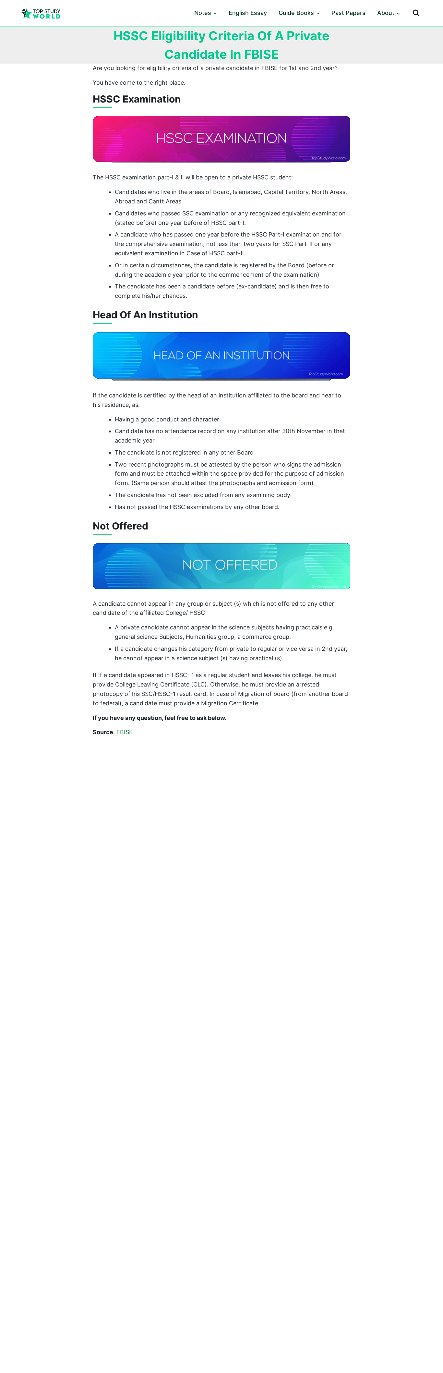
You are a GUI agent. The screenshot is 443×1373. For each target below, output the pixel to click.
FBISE (124, 732)
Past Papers (348, 12)
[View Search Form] (416, 13)
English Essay (248, 12)
